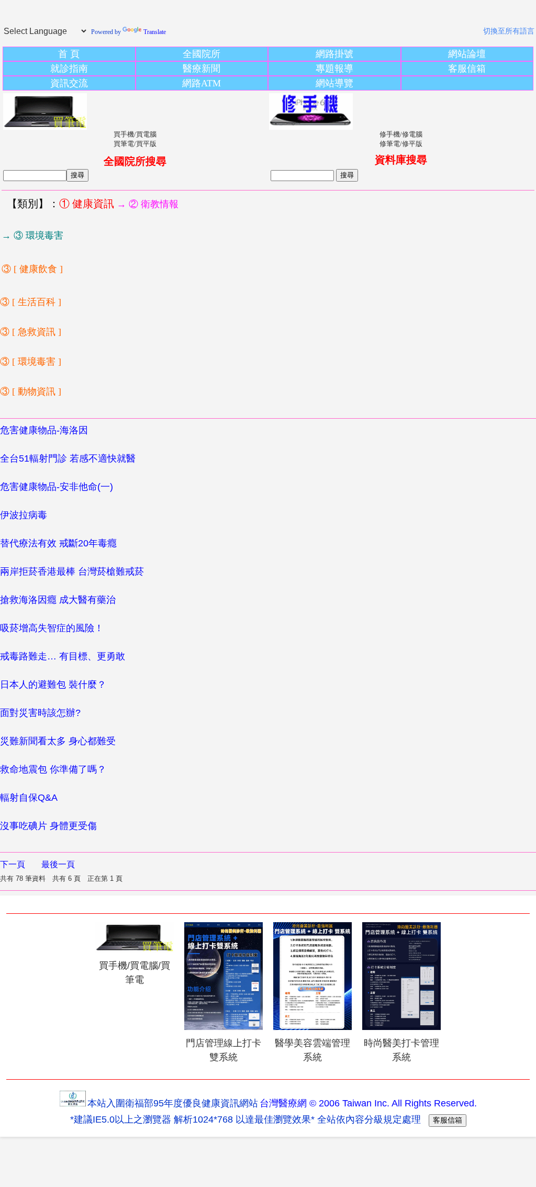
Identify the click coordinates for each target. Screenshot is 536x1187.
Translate (154, 32)
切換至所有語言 (508, 31)
